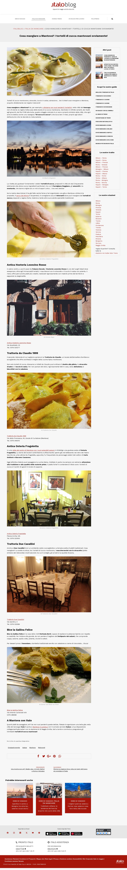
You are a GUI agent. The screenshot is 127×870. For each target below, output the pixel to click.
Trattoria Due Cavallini (15, 619)
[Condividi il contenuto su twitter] (44, 756)
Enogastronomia (14, 748)
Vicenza (98, 230)
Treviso (98, 228)
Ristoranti (41, 748)
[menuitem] (95, 18)
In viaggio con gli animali (104, 110)
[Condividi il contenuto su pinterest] (54, 756)
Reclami (16, 859)
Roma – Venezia (101, 165)
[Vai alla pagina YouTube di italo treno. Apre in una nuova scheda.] (33, 833)
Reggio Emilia (100, 245)
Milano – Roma (101, 158)
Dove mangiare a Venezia (104, 136)
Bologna (99, 205)
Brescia (98, 239)
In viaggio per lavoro (76, 19)
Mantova (32, 748)
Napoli (98, 212)
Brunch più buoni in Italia (105, 143)
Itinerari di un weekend (104, 107)
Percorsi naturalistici (104, 121)
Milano (98, 201)
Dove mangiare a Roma (103, 125)
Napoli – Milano (101, 174)
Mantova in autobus (40, 727)
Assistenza (8, 859)
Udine (98, 223)
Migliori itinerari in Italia (105, 92)
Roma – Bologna (102, 180)
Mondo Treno (57, 19)
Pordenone (100, 225)
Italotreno (95, 19)
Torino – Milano (101, 178)
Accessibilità (77, 859)
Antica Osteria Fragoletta (16, 534)
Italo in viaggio (99, 859)
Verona (98, 232)
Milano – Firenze (102, 162)
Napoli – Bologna (102, 185)
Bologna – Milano (102, 169)
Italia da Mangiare (38, 19)
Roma (98, 203)
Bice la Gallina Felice (15, 710)
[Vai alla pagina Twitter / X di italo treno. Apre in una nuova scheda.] (27, 833)
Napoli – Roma (101, 160)
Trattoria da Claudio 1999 (16, 436)
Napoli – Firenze (102, 171)
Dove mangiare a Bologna (105, 140)
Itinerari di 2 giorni (102, 99)
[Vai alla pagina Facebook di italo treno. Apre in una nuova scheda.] (8, 833)
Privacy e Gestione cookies (62, 859)
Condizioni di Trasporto (28, 859)
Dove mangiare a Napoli (104, 132)
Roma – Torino (101, 176)
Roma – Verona (101, 182)
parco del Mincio (22, 196)
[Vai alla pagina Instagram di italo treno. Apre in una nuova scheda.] (14, 833)
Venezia (98, 210)
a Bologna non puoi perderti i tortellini (57, 107)
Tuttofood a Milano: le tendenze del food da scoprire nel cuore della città (49, 808)
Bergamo (99, 241)
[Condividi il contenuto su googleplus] (49, 756)
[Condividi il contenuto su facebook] (38, 756)
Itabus (24, 748)
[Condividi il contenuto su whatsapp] (60, 756)
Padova (98, 234)
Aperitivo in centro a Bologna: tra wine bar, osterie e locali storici (20, 806)
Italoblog (18, 29)
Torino (98, 214)
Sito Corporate (88, 859)
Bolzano (99, 219)
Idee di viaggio (20, 19)
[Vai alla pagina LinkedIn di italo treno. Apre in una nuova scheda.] (20, 833)
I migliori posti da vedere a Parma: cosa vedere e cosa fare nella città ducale (78, 806)
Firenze (98, 208)
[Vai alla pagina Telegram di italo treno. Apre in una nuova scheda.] (39, 833)
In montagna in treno (103, 118)
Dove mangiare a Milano (104, 129)
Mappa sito (40, 859)
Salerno (98, 216)
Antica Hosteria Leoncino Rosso (19, 343)
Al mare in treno (101, 114)
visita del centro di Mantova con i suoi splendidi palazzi (33, 450)
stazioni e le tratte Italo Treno (107, 253)
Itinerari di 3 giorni (102, 103)
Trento (98, 221)
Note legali (48, 859)
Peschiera (99, 236)
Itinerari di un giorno (103, 96)
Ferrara (98, 243)
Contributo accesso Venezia (14, 861)
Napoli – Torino (101, 187)
